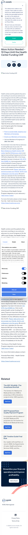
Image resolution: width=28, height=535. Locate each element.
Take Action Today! (7, 195)
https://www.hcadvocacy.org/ (10, 203)
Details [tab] (14, 242)
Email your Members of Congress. (15, 137)
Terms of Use (15, 521)
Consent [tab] (5, 242)
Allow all (14, 289)
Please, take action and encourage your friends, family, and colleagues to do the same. (14, 172)
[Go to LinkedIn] (15, 515)
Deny (14, 294)
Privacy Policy (16, 518)
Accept (14, 38)
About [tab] (23, 242)
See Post (7, 401)
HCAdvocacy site (15, 153)
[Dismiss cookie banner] (22, 6)
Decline (14, 42)
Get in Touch (14, 481)
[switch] (24, 273)
